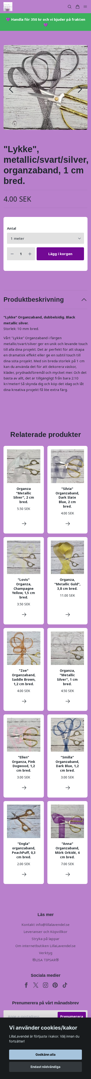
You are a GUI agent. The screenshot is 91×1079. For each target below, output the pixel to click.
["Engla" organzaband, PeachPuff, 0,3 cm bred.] (24, 874)
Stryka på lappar (46, 938)
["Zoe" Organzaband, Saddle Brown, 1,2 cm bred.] (24, 701)
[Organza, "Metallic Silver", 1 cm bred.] (67, 701)
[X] (35, 985)
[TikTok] (65, 985)
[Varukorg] (77, 6)
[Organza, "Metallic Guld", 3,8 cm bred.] (67, 614)
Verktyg (45, 952)
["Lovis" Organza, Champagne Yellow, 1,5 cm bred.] (24, 614)
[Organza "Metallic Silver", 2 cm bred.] (24, 523)
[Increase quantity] (30, 254)
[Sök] (70, 6)
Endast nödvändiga (45, 1067)
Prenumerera (71, 1016)
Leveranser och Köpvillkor (45, 931)
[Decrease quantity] (12, 254)
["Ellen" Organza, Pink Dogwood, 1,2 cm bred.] (24, 787)
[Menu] (85, 7)
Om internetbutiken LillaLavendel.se (45, 945)
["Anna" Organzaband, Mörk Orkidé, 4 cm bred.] (67, 874)
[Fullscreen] (46, 87)
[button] (80, 89)
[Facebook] (26, 985)
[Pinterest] (55, 985)
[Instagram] (45, 985)
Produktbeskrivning (34, 299)
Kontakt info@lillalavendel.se (45, 924)
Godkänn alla (45, 1054)
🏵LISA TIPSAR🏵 (45, 959)
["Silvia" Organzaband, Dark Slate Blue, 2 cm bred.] (67, 523)
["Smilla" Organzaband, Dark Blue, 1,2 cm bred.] (67, 787)
